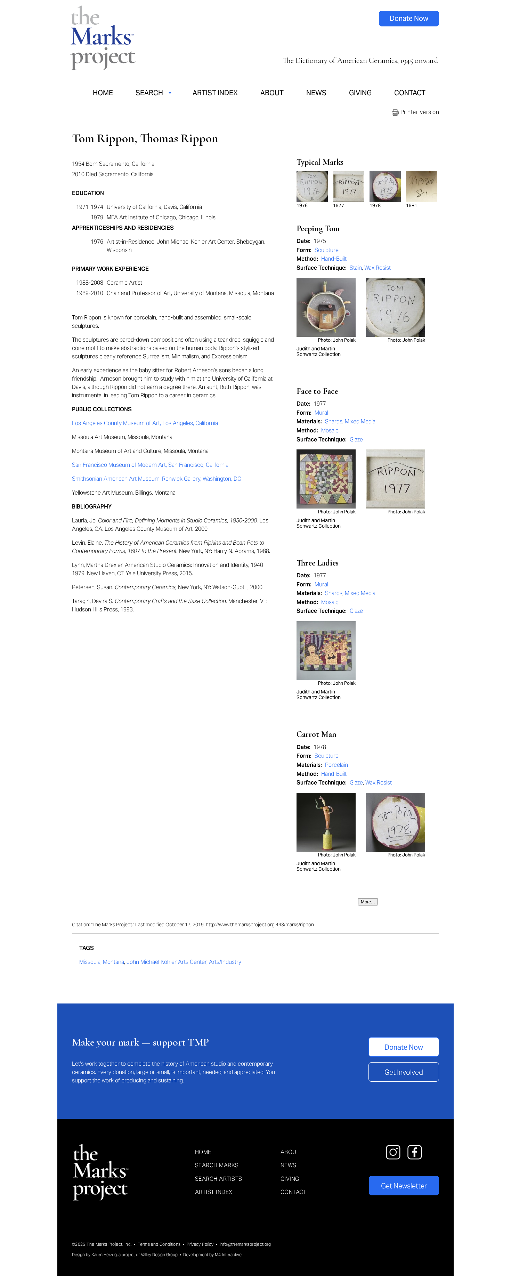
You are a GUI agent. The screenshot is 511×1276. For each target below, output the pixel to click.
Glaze (356, 439)
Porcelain (336, 765)
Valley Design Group (159, 1254)
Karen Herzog (104, 1254)
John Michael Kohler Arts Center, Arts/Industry (184, 962)
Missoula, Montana (101, 962)
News (316, 92)
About (272, 92)
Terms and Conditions (159, 1244)
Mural (321, 412)
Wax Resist (377, 267)
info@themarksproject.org (245, 1244)
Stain (356, 267)
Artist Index (215, 92)
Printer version (419, 112)
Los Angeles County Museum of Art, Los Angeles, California (145, 423)
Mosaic (330, 430)
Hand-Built (334, 258)
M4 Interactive (228, 1254)
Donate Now (409, 18)
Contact (409, 92)
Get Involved (403, 1072)
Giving (360, 92)
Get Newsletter (404, 1185)
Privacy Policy (200, 1244)
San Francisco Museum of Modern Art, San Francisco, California (150, 465)
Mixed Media (360, 421)
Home (103, 92)
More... (368, 901)
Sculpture (327, 250)
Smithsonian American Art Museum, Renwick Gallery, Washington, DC (156, 478)
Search (149, 92)
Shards (333, 421)
